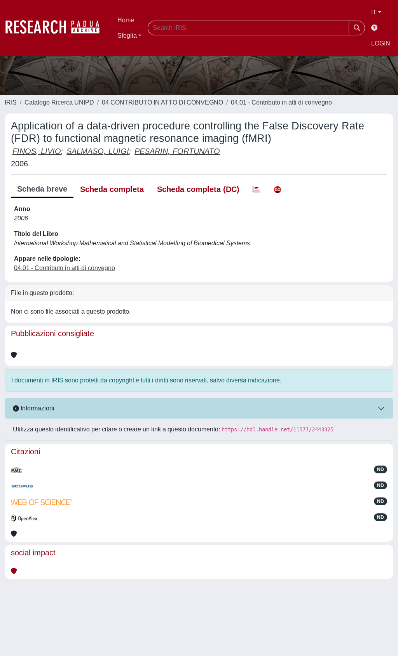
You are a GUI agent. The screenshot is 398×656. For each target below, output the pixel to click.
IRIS (11, 102)
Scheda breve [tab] (42, 189)
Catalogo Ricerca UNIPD (59, 102)
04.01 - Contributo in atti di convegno (281, 102)
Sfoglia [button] (127, 35)
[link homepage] (56, 28)
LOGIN (380, 43)
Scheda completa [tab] (112, 189)
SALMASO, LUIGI (97, 151)
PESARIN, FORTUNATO (177, 151)
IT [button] (374, 12)
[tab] (256, 189)
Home (125, 20)
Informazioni (36, 408)
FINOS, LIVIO (36, 151)
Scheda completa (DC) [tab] (198, 189)
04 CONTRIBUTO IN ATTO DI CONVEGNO (162, 102)
